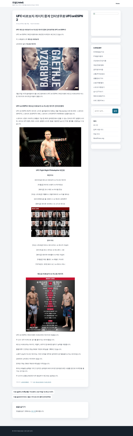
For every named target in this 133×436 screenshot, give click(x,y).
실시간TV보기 (98, 91)
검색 (115, 111)
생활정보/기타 (98, 78)
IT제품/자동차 (98, 56)
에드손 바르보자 (40, 382)
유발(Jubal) (18, 2)
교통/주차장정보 (99, 74)
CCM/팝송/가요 (98, 52)
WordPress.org (98, 138)
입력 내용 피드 (98, 129)
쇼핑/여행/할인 (98, 83)
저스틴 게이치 (47, 382)
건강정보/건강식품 (99, 61)
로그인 (33, 411)
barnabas (36, 23)
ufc (34, 382)
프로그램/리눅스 (99, 100)
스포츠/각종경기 (25, 382)
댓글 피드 (96, 134)
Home (118, 3)
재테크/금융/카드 (99, 96)
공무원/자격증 (98, 69)
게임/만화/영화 (98, 65)
